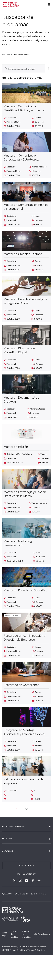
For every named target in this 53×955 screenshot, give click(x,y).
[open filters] (49, 68)
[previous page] (16, 809)
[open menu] (49, 4)
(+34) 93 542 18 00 (26, 874)
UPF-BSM (6, 54)
